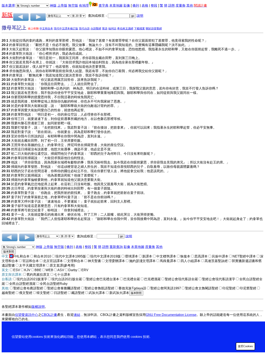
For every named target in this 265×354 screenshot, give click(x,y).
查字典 (103, 5)
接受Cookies (245, 346)
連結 (77, 315)
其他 (189, 5)
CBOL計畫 (49, 315)
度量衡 (181, 5)
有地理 (84, 5)
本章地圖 (116, 5)
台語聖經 (95, 28)
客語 (104, 28)
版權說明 (38, 306)
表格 (145, 5)
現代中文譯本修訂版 (66, 28)
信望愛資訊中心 (26, 315)
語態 (171, 5)
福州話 (112, 28)
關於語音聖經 (154, 28)
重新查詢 (116, 247)
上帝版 (62, 5)
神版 (53, 5)
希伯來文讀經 (125, 28)
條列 (135, 5)
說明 (140, 15)
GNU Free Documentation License (171, 315)
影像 (126, 5)
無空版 (73, 5)
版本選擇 (8, 5)
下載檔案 (139, 28)
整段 (154, 5)
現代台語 (84, 28)
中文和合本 (46, 28)
